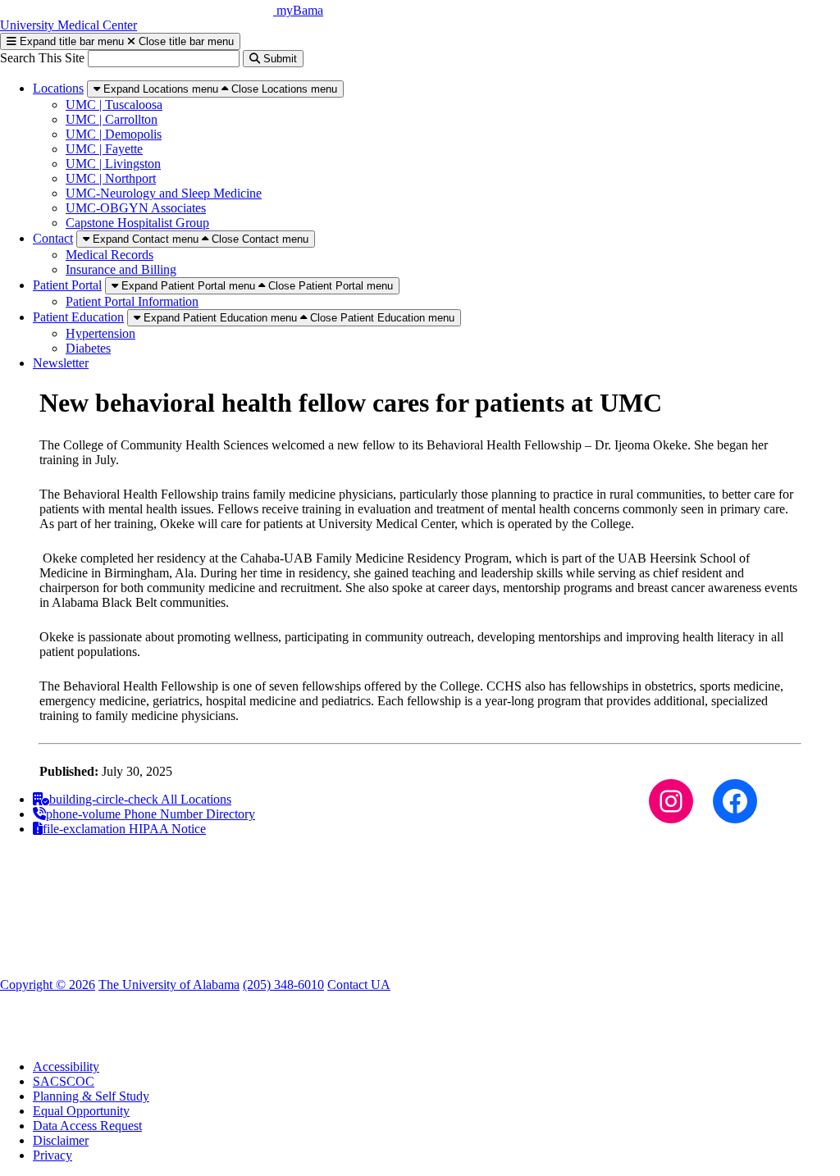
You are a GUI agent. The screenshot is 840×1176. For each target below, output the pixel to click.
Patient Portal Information (132, 301)
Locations (58, 88)
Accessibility (66, 1066)
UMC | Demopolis (114, 134)
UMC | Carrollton (112, 119)
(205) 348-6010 (283, 984)
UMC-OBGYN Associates (136, 208)
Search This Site (44, 58)
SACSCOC (63, 1081)
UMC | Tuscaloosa (114, 105)
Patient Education (78, 317)
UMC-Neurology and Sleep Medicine (164, 193)
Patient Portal (67, 285)
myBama (299, 10)
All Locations (140, 799)
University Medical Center (68, 25)
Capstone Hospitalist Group (137, 223)
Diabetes (88, 348)
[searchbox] (164, 58)
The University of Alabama (169, 984)
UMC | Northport (111, 178)
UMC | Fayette (104, 149)
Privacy (52, 1155)
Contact (53, 238)
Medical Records (109, 255)
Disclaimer (61, 1140)
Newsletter (61, 363)
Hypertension (100, 333)
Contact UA (358, 984)
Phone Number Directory (150, 814)
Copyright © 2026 (47, 984)
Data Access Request (87, 1126)
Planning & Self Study (91, 1096)
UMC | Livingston (113, 164)
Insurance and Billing (121, 269)
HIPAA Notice (124, 829)
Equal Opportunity (81, 1111)
